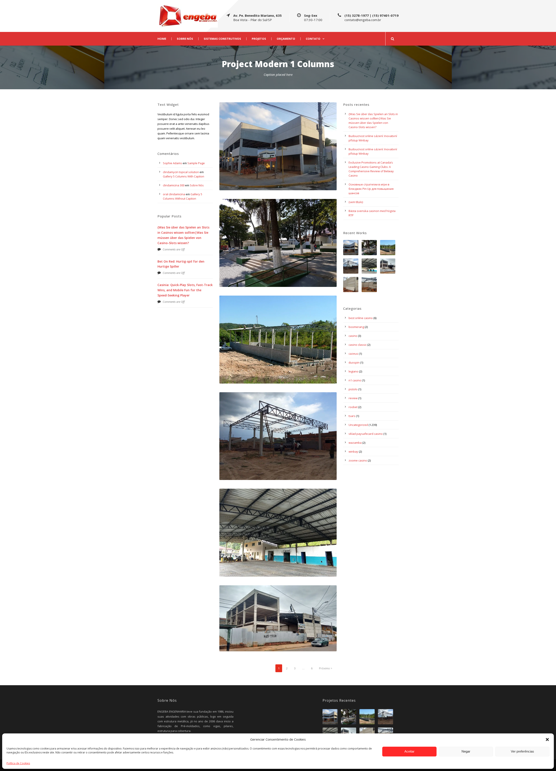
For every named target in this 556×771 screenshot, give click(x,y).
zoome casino (358, 460)
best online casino (361, 318)
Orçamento (286, 38)
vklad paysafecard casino (366, 434)
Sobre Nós (185, 38)
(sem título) (356, 202)
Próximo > (325, 668)
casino (353, 336)
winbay (353, 451)
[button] (547, 739)
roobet (353, 407)
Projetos (259, 38)
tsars (352, 416)
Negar (466, 751)
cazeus (353, 354)
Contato (313, 38)
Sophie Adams (172, 163)
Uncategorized (358, 425)
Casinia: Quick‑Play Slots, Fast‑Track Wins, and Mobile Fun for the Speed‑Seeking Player (185, 290)
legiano (353, 371)
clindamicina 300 (173, 185)
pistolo (353, 389)
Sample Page (196, 163)
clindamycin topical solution (181, 172)
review (353, 398)
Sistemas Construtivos (222, 38)
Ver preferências (522, 751)
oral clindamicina (174, 194)
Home (161, 38)
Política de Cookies (18, 763)
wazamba (355, 443)
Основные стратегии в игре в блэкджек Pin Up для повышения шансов (371, 188)
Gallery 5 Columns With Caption (183, 176)
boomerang (356, 327)
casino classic (358, 345)
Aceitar (409, 751)
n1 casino (355, 380)
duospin (354, 362)
